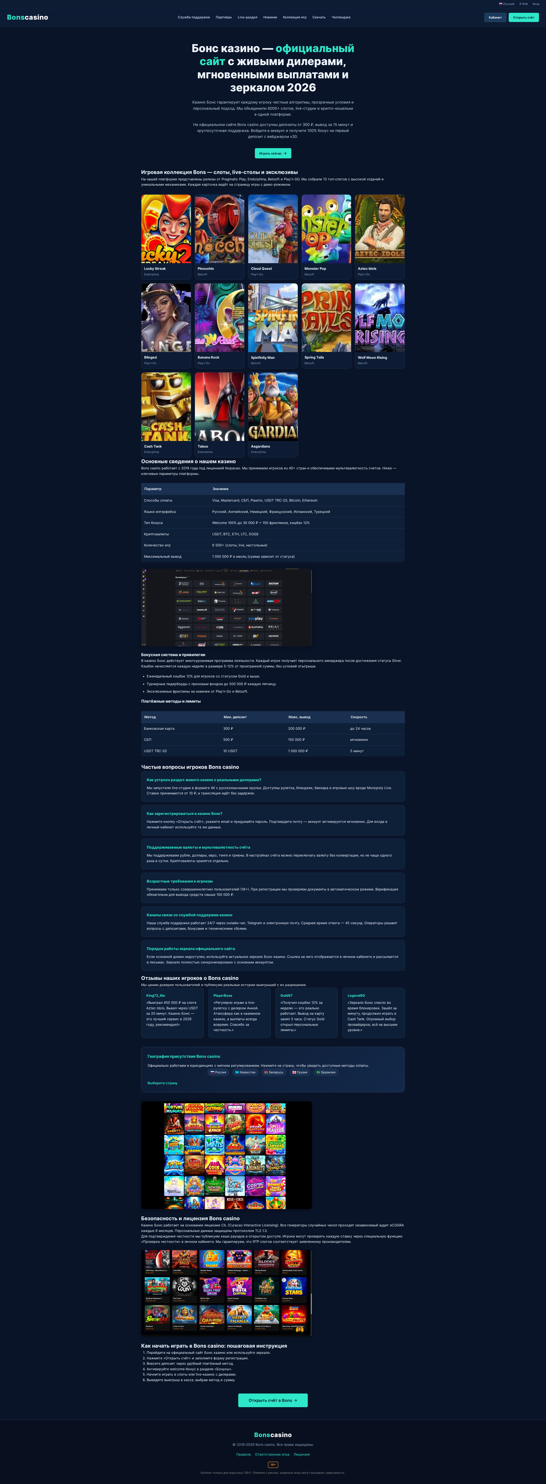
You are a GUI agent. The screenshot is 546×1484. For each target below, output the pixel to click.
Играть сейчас (270, 153)
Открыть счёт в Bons (270, 1400)
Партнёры (224, 17)
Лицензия (302, 1454)
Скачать (319, 17)
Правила (243, 1454)
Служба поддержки (194, 17)
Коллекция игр (294, 17)
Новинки (270, 17)
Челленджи (341, 17)
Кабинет (495, 17)
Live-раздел (247, 17)
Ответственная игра (272, 1454)
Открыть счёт (523, 17)
